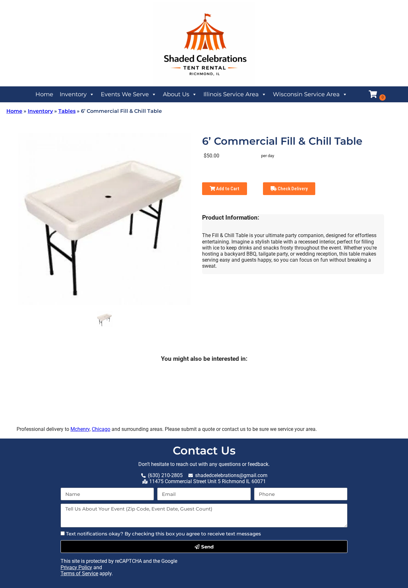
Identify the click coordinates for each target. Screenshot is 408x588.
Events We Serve (125, 94)
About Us (176, 94)
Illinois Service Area (231, 94)
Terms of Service (79, 573)
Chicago (101, 429)
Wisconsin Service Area (306, 94)
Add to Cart (227, 189)
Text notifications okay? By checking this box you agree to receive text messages (163, 534)
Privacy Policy (76, 567)
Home (44, 94)
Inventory (73, 94)
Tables (67, 111)
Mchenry (80, 429)
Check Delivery (292, 189)
